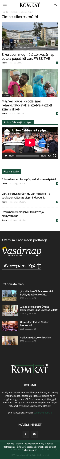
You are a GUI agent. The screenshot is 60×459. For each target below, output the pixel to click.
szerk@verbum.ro (43, 412)
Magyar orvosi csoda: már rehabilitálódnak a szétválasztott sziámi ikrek (27, 105)
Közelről (6, 96)
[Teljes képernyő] (54, 155)
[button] (55, 4)
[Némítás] (49, 155)
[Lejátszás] (5, 155)
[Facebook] (26, 434)
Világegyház (7, 49)
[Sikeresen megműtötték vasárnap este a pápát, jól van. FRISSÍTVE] (30, 36)
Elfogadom (30, 454)
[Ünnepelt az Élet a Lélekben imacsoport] (10, 326)
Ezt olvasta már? (13, 284)
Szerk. (4, 63)
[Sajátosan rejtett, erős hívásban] (10, 340)
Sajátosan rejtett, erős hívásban (35, 337)
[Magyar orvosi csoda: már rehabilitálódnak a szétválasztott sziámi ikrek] (30, 83)
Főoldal (5, 12)
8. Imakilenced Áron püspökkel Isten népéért (29, 179)
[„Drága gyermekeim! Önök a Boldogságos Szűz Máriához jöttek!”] (10, 310)
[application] (30, 143)
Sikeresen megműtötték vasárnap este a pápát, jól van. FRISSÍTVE (28, 57)
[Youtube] (34, 434)
